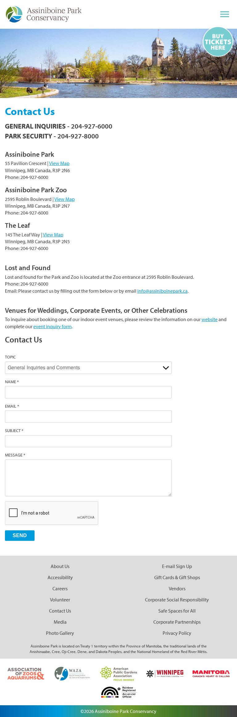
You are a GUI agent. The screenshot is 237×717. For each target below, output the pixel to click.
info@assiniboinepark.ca (162, 291)
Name (10, 381)
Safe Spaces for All (177, 611)
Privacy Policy (177, 633)
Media (60, 622)
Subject (13, 430)
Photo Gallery (60, 633)
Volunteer (60, 599)
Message (14, 455)
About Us (60, 566)
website (210, 319)
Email (10, 406)
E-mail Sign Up (177, 566)
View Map (59, 163)
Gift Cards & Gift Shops (177, 577)
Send (20, 535)
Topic (10, 357)
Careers (60, 588)
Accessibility (60, 577)
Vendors (177, 588)
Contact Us (60, 611)
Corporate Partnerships (177, 622)
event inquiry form (52, 326)
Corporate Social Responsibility (177, 599)
